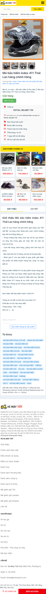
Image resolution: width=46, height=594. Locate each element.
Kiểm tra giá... (9, 101)
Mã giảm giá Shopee (10, 501)
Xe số (3, 525)
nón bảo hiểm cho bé (11, 351)
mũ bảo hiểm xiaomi (17, 383)
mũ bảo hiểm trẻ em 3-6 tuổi (14, 340)
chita (5, 372)
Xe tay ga (5, 519)
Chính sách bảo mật (9, 450)
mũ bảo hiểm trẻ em (25, 355)
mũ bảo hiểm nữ (21, 344)
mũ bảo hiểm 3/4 (9, 369)
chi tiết (34, 209)
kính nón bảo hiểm (26, 365)
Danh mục (5, 467)
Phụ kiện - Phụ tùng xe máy (13, 547)
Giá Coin (10, 587)
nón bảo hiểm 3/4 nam (12, 380)
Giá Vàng (38, 585)
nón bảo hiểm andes (31, 362)
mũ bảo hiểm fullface (31, 380)
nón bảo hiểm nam (10, 365)
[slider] (6, 66)
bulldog (22, 376)
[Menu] (42, 2)
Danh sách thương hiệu (11, 472)
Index (15, 81)
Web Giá (3, 587)
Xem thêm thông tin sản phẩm (23, 327)
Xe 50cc (4, 542)
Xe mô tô (5, 536)
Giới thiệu (12, 209)
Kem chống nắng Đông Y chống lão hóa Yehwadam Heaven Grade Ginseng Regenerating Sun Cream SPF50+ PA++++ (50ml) (22, 390)
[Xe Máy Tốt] (12, 407)
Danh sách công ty (9, 478)
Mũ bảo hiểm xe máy (28, 14)
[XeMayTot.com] (12, 3)
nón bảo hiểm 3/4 (24, 358)
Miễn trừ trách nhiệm (10, 461)
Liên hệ (4, 506)
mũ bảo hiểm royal (10, 376)
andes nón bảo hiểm (35, 340)
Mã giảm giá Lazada (10, 495)
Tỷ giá (15, 585)
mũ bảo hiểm (8, 344)
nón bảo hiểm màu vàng (12, 347)
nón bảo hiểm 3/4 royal (12, 362)
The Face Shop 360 (26, 585)
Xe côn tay (5, 531)
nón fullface (13, 372)
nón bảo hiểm (26, 351)
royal (29, 383)
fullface (38, 365)
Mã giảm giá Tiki (8, 489)
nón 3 (5, 383)
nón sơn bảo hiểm (27, 372)
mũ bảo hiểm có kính (34, 369)
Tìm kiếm (38, 9)
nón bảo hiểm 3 (9, 358)
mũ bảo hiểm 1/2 (9, 355)
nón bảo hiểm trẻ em (32, 347)
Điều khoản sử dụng (9, 456)
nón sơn (21, 369)
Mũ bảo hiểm (14, 14)
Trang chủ (4, 14)
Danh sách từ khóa (9, 484)
